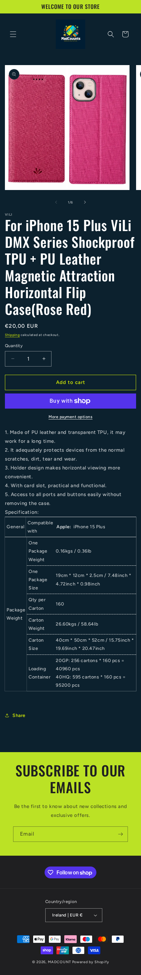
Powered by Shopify (90, 962)
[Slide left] (56, 202)
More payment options (70, 417)
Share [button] (19, 715)
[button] (13, 34)
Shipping (12, 335)
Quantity (14, 345)
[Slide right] (85, 202)
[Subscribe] (120, 834)
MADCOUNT (59, 962)
